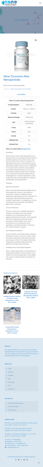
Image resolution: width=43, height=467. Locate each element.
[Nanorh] (10, 3)
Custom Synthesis (13, 406)
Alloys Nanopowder (16, 89)
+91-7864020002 (15, 439)
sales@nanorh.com (13, 447)
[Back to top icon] (39, 463)
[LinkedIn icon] (24, 460)
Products (10, 375)
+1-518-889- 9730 (20, 443)
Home (9, 368)
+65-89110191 (17, 441)
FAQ (9, 385)
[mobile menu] (40, 3)
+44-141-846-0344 (22, 445)
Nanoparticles (26, 149)
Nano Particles (26, 89)
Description (21, 94)
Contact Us (11, 389)
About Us (11, 372)
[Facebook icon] (16, 460)
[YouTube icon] (21, 460)
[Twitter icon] (19, 460)
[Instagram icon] (27, 460)
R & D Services (12, 410)
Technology (11, 382)
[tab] (21, 94)
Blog (9, 379)
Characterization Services (15, 403)
